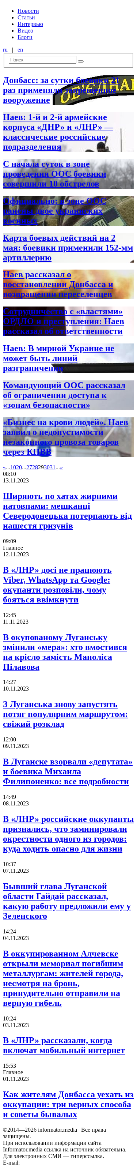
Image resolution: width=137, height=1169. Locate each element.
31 (53, 467)
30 (47, 467)
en (20, 49)
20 (19, 467)
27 (29, 467)
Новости (28, 11)
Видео (25, 30)
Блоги (25, 37)
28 (35, 467)
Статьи (26, 17)
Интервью (30, 24)
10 (13, 467)
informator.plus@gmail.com (53, 1162)
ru (5, 49)
